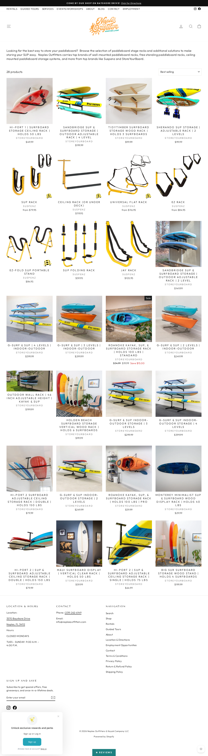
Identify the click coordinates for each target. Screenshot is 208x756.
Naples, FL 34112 (15, 624)
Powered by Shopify (104, 736)
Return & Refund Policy (119, 666)
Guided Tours (113, 629)
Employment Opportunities (121, 645)
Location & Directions (118, 639)
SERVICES (48, 8)
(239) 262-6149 (73, 612)
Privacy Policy (114, 661)
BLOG (101, 8)
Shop (109, 618)
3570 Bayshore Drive (18, 618)
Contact (110, 650)
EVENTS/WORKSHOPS (70, 8)
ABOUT (90, 8)
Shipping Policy (114, 671)
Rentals (110, 623)
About (109, 634)
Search (110, 613)
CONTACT (113, 8)
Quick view (30, 120)
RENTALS (11, 8)
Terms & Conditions (116, 655)
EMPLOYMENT (131, 8)
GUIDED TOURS (29, 8)
